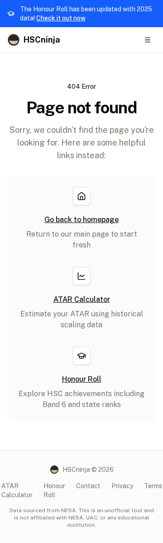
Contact (88, 486)
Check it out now (61, 18)
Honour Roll (54, 490)
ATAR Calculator (17, 490)
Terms (153, 486)
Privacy (122, 486)
